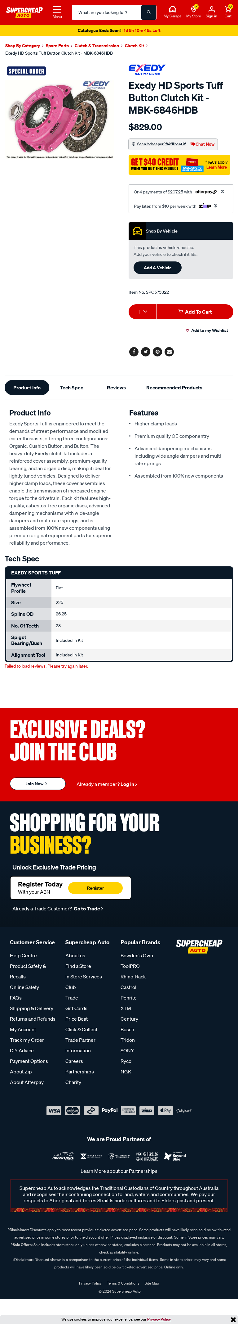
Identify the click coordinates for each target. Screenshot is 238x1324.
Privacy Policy (159, 1319)
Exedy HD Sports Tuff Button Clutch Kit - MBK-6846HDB (59, 53)
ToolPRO (130, 966)
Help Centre (23, 955)
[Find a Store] (193, 9)
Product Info (27, 387)
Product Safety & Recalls (28, 971)
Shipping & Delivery (31, 1008)
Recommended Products (174, 387)
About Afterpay (27, 1082)
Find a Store (78, 966)
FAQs (16, 998)
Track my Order (27, 1040)
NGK (126, 1071)
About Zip (21, 1071)
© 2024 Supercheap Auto (119, 1291)
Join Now (35, 784)
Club (70, 987)
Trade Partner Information (80, 1045)
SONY (127, 1050)
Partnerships (79, 1071)
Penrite (129, 998)
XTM (126, 1008)
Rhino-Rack (133, 976)
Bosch (127, 1029)
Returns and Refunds (32, 1019)
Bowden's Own (137, 955)
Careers (74, 1061)
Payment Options (29, 1061)
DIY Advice (22, 1050)
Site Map (152, 1283)
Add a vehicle (158, 267)
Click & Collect (81, 1029)
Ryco (126, 1061)
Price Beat (76, 1019)
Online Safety (24, 987)
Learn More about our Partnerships (119, 1171)
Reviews (116, 387)
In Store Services (83, 976)
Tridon (128, 1040)
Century (129, 1019)
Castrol (128, 987)
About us (75, 955)
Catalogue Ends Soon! (119, 30)
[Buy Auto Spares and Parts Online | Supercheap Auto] (24, 12)
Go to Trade (86, 908)
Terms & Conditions (123, 1283)
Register (95, 888)
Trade (71, 998)
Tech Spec (71, 387)
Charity (73, 1082)
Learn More (216, 167)
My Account (23, 1029)
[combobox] (142, 311)
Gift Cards (76, 1008)
